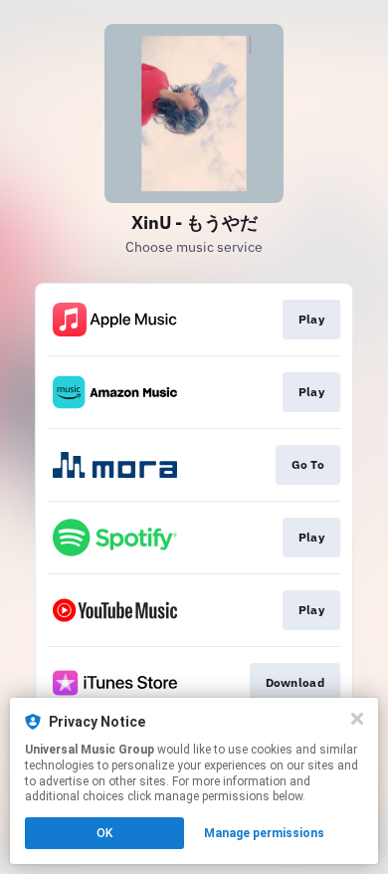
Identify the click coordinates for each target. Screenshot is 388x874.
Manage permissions (264, 833)
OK (104, 833)
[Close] (357, 719)
